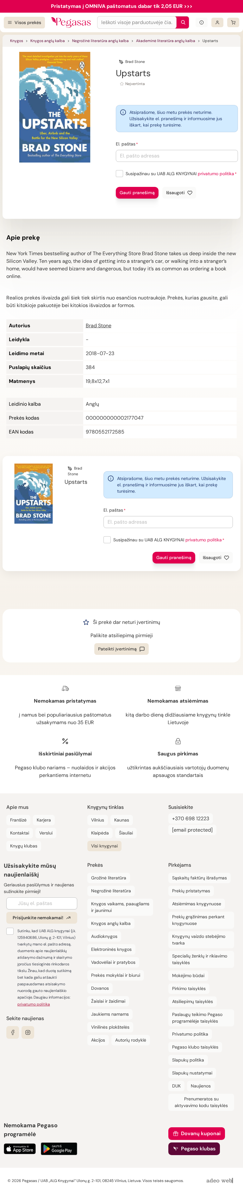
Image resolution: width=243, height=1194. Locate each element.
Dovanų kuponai (201, 1133)
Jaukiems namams (110, 1014)
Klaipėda (100, 833)
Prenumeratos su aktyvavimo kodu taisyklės (201, 1102)
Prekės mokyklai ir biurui (115, 975)
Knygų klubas (23, 846)
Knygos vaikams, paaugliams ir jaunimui (120, 907)
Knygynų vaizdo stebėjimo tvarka (198, 939)
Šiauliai (126, 833)
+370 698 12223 (190, 818)
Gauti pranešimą (137, 192)
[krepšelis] (233, 22)
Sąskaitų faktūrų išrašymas (199, 878)
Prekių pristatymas (191, 891)
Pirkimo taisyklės (189, 988)
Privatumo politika (190, 1034)
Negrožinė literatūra (111, 891)
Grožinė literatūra (108, 878)
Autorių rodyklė (130, 1040)
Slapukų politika (188, 1060)
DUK (176, 1086)
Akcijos (98, 1040)
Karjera (44, 820)
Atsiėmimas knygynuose (196, 904)
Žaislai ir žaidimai (108, 1001)
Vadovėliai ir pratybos (113, 962)
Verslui (46, 833)
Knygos (16, 40)
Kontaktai (19, 833)
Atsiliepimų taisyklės (192, 1001)
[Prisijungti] (217, 22)
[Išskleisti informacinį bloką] (202, 22)
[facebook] (12, 1032)
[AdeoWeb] (220, 1181)
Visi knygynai (104, 846)
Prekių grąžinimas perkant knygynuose (198, 920)
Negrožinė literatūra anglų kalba (100, 40)
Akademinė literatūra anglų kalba (165, 40)
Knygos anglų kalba (47, 40)
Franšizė (18, 820)
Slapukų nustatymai (192, 1073)
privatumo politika (216, 173)
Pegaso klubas (198, 1148)
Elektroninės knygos (111, 949)
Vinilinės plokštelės (110, 1027)
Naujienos (201, 1086)
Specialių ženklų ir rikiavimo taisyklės (199, 959)
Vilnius (97, 820)
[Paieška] (181, 22)
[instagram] (28, 1032)
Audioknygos (104, 936)
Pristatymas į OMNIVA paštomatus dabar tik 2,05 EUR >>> (121, 6)
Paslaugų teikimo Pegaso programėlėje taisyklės (197, 1018)
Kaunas (121, 820)
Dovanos (100, 988)
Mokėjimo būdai (188, 975)
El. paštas (125, 144)
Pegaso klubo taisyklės (195, 1047)
